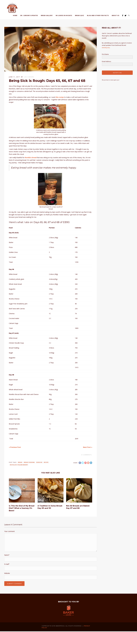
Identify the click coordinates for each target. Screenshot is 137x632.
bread (20, 462)
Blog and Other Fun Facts (98, 15)
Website (7, 573)
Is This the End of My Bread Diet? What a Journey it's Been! (21, 508)
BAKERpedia (106, 48)
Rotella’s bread (30, 157)
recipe (46, 462)
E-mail (6, 564)
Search (129, 15)
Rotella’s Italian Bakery (19, 465)
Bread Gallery (47, 15)
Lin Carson (29, 77)
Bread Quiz (79, 15)
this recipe (60, 97)
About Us (115, 15)
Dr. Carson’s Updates (29, 15)
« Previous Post (15, 447)
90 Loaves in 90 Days (64, 15)
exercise (39, 462)
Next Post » (87, 447)
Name (6, 555)
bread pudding (29, 462)
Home (15, 15)
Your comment (9, 531)
